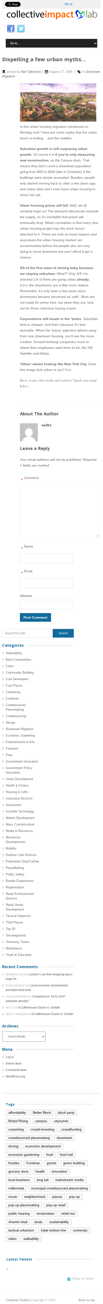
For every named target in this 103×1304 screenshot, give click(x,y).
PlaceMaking (15, 868)
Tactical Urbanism (18, 916)
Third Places (14, 922)
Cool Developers (17, 679)
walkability (31, 1239)
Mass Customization (20, 824)
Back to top (87, 1300)
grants (51, 1163)
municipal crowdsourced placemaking (59, 1188)
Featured (12, 748)
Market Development (20, 818)
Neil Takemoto (31, 72)
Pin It (68, 4)
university (80, 1230)
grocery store (18, 1171)
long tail (42, 1180)
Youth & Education (19, 955)
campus (41, 1121)
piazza (57, 1197)
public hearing (19, 1213)
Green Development (19, 779)
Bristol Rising (18, 1121)
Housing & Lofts (17, 792)
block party (66, 1112)
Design (10, 722)
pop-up (74, 1197)
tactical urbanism (21, 1230)
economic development (43, 1146)
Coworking (13, 692)
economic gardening (23, 1154)
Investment (13, 805)
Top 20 (10, 929)
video (12, 1239)
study (38, 1222)
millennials (16, 1188)
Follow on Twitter (83, 1278)
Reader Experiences (20, 881)
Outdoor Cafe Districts (21, 855)
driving (13, 1146)
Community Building (20, 672)
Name (27, 547)
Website (26, 596)
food (49, 1154)
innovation (59, 1171)
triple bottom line (53, 1230)
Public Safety (15, 874)
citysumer (61, 1121)
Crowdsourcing (16, 716)
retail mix (68, 1213)
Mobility (11, 848)
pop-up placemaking (23, 1205)
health (40, 1171)
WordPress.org (15, 1076)
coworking (16, 1129)
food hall (66, 1154)
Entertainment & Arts (20, 742)
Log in (10, 1057)
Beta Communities (18, 659)
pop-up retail (55, 1205)
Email (26, 572)
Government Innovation (22, 761)
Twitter (21, 29)
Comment (30, 479)
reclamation (45, 1213)
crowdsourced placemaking (29, 1138)
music (12, 1197)
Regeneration (15, 887)
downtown (64, 1138)
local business (19, 1180)
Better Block (42, 1112)
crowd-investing (42, 1129)
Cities (10, 666)
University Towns (17, 942)
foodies (13, 1163)
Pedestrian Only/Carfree (22, 861)
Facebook (11, 29)
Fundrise (33, 1163)
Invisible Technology (20, 811)
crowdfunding (71, 1129)
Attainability (14, 653)
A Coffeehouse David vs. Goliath (39, 1007)
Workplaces (14, 948)
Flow (9, 755)
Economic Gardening (20, 735)
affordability (17, 1112)
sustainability (59, 1222)
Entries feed (13, 1063)
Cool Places (14, 685)
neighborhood (34, 1197)
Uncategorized (16, 935)
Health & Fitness (17, 785)
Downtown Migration (20, 729)
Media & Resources (19, 831)
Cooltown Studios (18, 1300)
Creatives (12, 698)
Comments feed (16, 1070)
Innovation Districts (19, 798)
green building (74, 1163)
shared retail (17, 1222)
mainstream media (69, 1180)
